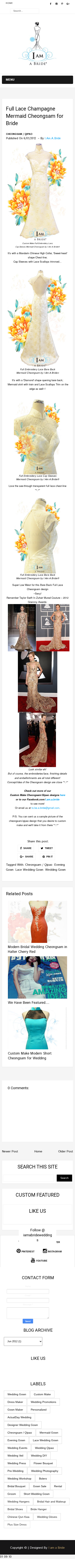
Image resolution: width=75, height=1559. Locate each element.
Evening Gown (16, 1440)
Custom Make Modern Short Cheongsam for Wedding (30, 1056)
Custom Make (42, 1394)
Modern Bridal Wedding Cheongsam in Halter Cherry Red (37, 949)
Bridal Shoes (15, 1509)
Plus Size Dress (17, 1524)
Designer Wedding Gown (23, 1424)
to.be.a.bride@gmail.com (45, 808)
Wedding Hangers (18, 1501)
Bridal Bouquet (16, 1486)
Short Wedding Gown (37, 1493)
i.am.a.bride (52, 799)
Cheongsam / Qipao (19, 134)
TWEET (48, 848)
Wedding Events (17, 1447)
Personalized (39, 1409)
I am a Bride (56, 1548)
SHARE (27, 848)
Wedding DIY (39, 1455)
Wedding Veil (15, 1455)
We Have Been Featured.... (28, 1002)
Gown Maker (15, 1409)
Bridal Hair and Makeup (51, 1501)
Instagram (55, 1251)
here (62, 795)
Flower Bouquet (43, 1463)
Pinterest (28, 1251)
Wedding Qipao (44, 1447)
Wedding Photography (44, 1470)
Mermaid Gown (49, 1432)
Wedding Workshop (19, 1478)
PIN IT (49, 856)
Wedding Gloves (47, 1516)
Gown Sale (39, 1486)
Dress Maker (15, 1401)
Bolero (43, 1478)
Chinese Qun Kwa (18, 1516)
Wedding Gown (55, 870)
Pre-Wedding (15, 1470)
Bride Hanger (39, 1509)
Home (9, 3)
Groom (12, 1493)
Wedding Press (17, 1463)
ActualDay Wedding (19, 1417)
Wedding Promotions (43, 1401)
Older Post (65, 1151)
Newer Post (10, 1151)
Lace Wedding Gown (29, 870)
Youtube (41, 1260)
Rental (58, 1486)
